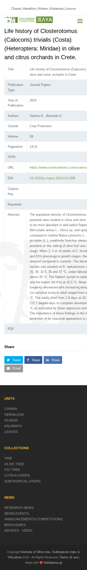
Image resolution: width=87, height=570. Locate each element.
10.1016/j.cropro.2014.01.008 (52, 178)
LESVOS (11, 432)
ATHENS (11, 420)
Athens (43, 8)
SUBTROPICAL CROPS (22, 481)
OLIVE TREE (14, 464)
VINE (8, 458)
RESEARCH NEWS (19, 508)
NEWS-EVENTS (16, 513)
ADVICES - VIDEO (18, 530)
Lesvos (71, 8)
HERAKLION (14, 414)
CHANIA (10, 409)
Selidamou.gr (53, 562)
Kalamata (57, 8)
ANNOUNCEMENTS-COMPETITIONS (33, 519)
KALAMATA (13, 426)
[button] (80, 21)
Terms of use (69, 557)
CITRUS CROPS (17, 475)
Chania (16, 8)
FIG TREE (12, 470)
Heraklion (29, 8)
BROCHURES (15, 525)
